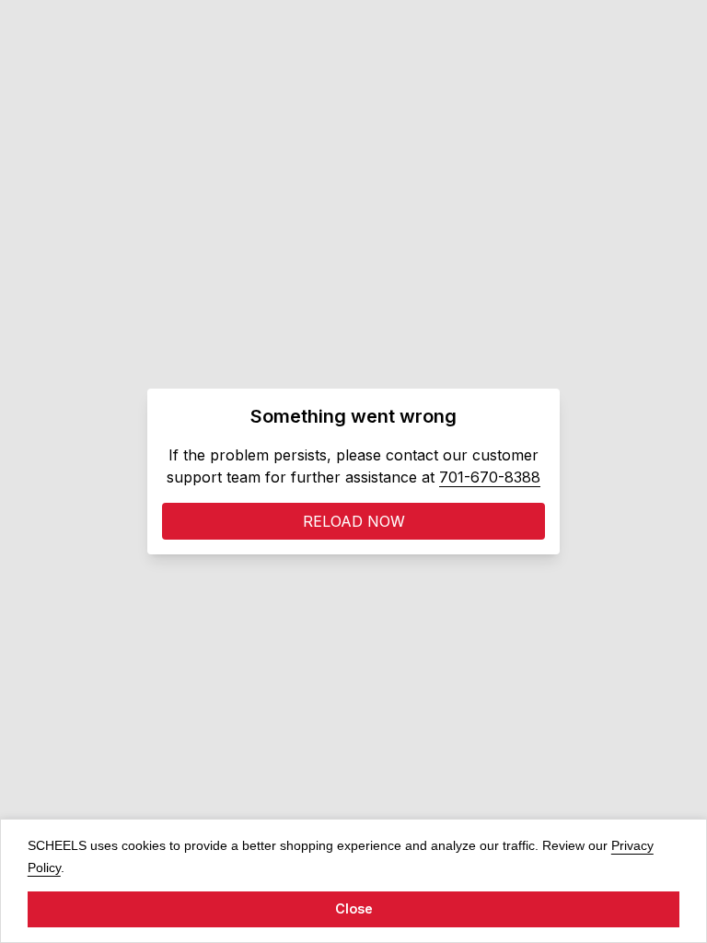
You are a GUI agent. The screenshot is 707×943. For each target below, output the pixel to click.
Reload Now (354, 521)
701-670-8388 (489, 477)
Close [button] (354, 908)
